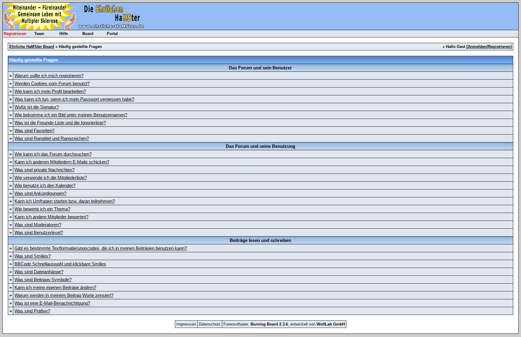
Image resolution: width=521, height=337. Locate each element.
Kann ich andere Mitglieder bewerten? (51, 216)
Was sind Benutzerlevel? (38, 232)
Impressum (186, 324)
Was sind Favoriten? (34, 130)
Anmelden (477, 46)
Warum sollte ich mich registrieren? (49, 75)
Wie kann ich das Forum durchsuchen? (53, 154)
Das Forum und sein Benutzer (260, 67)
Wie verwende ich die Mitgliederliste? (50, 177)
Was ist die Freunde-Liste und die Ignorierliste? (60, 122)
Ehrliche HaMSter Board (31, 46)
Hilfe (63, 33)
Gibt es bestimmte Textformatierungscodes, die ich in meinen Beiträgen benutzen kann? (100, 248)
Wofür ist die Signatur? (36, 107)
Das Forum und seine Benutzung (260, 146)
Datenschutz (210, 324)
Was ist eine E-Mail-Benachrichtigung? (52, 303)
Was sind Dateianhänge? (38, 271)
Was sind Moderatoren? (37, 224)
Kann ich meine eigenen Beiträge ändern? (55, 287)
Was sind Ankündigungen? (40, 193)
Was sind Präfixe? (32, 310)
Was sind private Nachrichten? (44, 169)
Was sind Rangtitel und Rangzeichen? (51, 138)
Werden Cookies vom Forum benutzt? (52, 83)
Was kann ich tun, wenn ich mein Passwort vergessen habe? (74, 99)
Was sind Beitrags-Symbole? (42, 279)
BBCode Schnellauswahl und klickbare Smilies (60, 263)
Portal (112, 33)
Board (87, 33)
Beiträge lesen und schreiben (260, 240)
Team (39, 33)
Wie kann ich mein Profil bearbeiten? (50, 91)
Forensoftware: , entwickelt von (284, 324)
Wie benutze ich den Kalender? (44, 185)
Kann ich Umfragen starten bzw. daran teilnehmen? (64, 201)
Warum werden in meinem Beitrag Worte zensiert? (63, 295)
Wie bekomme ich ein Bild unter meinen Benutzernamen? (70, 114)
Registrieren (15, 33)
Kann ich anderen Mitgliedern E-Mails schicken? (61, 161)
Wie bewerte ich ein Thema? (42, 208)
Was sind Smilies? (32, 256)
